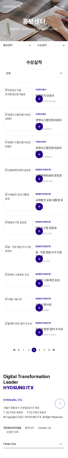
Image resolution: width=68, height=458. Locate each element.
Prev (19, 350)
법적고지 (29, 427)
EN (55, 6)
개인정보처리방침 (12, 427)
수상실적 (42, 45)
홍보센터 (8, 45)
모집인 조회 (12, 432)
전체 (8, 73)
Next (49, 350)
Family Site (9, 443)
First (14, 350)
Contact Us (44, 427)
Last (54, 350)
